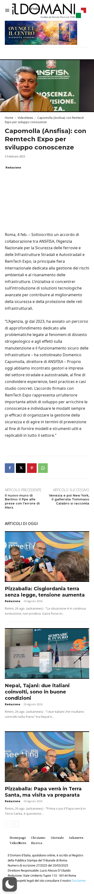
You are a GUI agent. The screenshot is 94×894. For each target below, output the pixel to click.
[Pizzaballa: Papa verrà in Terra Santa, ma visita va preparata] (47, 756)
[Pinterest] (32, 468)
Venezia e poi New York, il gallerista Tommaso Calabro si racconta (69, 499)
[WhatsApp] (43, 468)
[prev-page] (8, 824)
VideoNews (25, 118)
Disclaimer (79, 881)
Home (9, 118)
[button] (9, 884)
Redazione (13, 167)
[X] (21, 468)
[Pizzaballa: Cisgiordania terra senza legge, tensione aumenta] (47, 556)
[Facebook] (9, 468)
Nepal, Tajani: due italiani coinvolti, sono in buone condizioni (37, 692)
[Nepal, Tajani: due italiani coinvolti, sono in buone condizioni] (47, 653)
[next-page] (16, 824)
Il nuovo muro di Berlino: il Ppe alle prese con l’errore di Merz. (22, 501)
